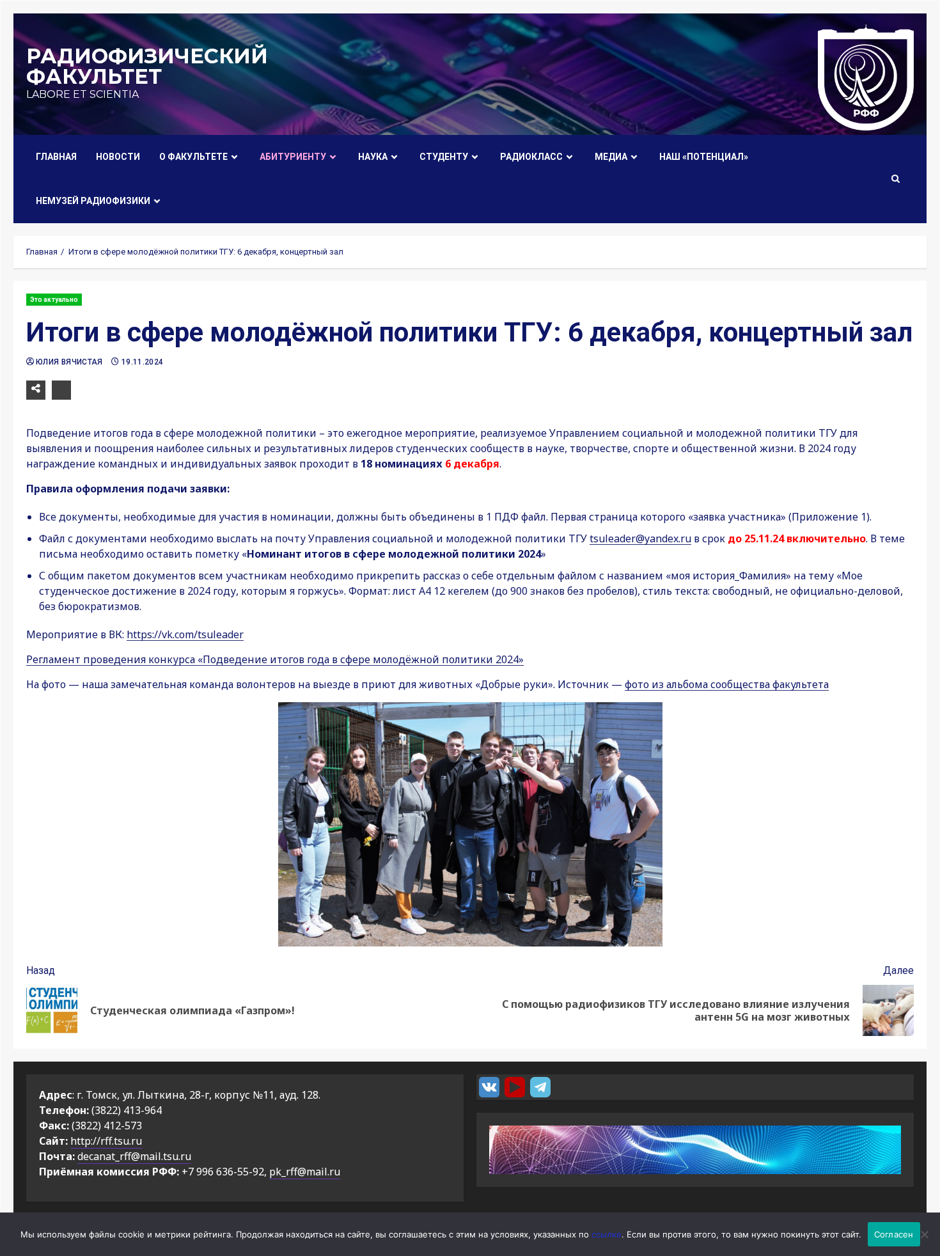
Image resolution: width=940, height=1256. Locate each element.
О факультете (193, 157)
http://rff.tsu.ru (106, 1141)
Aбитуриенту (293, 157)
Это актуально (54, 299)
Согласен (894, 1234)
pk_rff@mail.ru (304, 1172)
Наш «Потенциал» (703, 157)
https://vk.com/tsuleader (185, 634)
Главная (56, 157)
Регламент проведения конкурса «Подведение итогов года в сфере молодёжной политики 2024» (275, 659)
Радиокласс (531, 157)
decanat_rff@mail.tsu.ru (134, 1156)
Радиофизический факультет (147, 66)
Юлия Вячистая (70, 361)
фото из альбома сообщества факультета (727, 684)
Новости (118, 157)
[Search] (895, 179)
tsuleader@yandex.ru (640, 538)
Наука (373, 157)
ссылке (606, 1234)
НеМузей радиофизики (93, 201)
